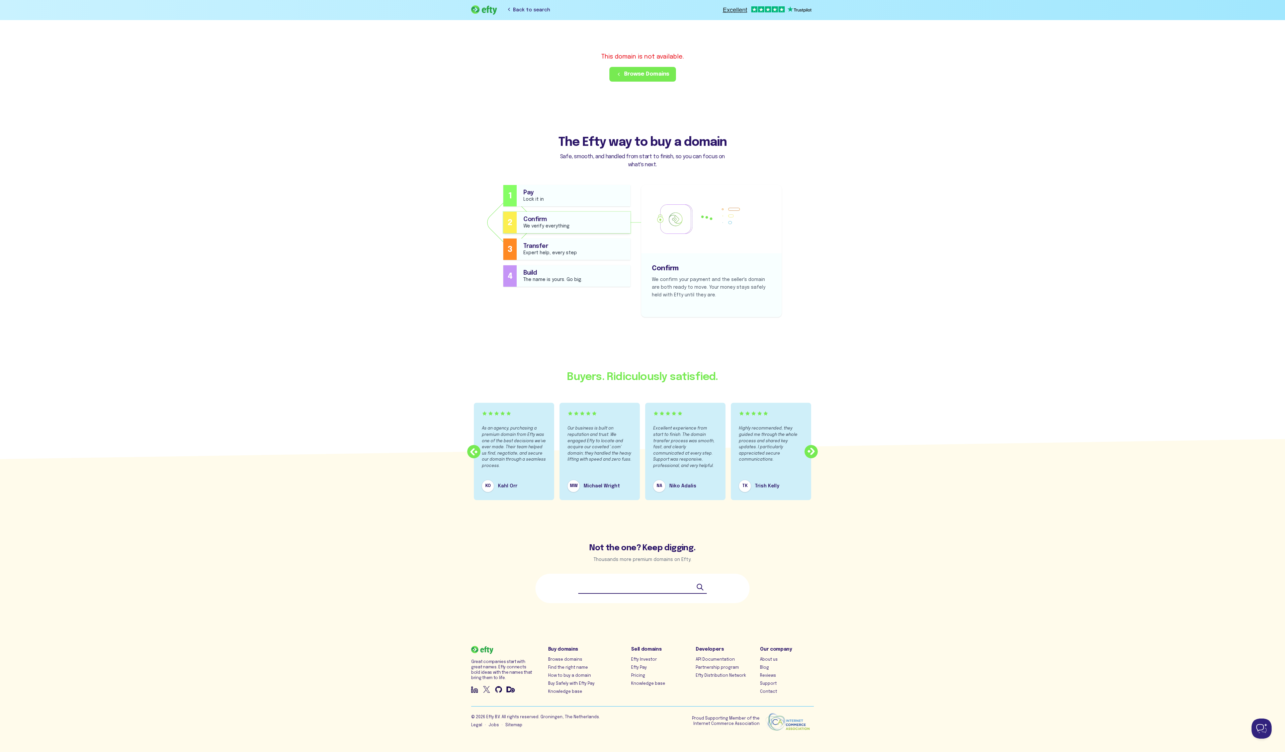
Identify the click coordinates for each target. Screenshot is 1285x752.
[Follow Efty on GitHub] (498, 689)
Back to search (531, 10)
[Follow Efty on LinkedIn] (474, 689)
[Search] (700, 587)
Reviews (768, 676)
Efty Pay (639, 668)
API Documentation (715, 660)
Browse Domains (646, 74)
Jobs (494, 725)
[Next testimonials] (811, 451)
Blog (764, 668)
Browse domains (565, 660)
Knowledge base (565, 692)
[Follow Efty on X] (486, 689)
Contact (768, 692)
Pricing (638, 676)
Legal (476, 725)
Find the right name (568, 668)
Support (768, 684)
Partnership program (717, 668)
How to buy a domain (569, 676)
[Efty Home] (484, 10)
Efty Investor (644, 660)
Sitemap (513, 725)
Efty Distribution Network (721, 676)
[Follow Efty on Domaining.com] (510, 689)
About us (769, 660)
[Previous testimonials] (474, 451)
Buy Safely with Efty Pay (571, 684)
